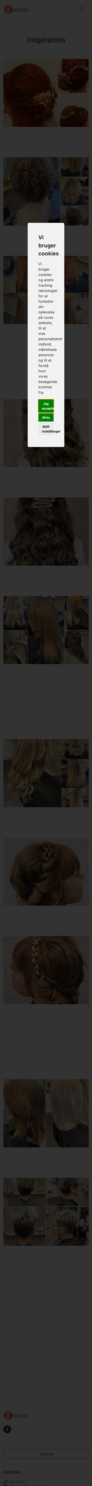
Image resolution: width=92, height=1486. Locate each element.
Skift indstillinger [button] (48, 429)
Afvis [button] (46, 417)
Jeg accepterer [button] (48, 406)
